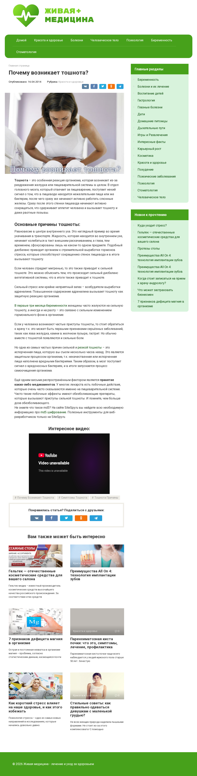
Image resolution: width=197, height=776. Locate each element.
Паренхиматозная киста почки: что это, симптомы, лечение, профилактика (94, 643)
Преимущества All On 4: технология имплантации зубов (93, 575)
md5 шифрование (53, 412)
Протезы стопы (149, 248)
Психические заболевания (157, 176)
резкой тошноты (90, 347)
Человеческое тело (105, 40)
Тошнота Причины (106, 497)
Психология (134, 40)
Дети (141, 114)
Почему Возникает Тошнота (35, 497)
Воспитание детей (150, 93)
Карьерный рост (149, 149)
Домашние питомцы (153, 121)
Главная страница (19, 65)
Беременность (161, 40)
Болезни (77, 40)
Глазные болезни (150, 107)
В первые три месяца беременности (40, 305)
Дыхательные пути (151, 128)
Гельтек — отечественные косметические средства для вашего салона (35, 575)
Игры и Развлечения (153, 135)
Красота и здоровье (48, 40)
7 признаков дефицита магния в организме (36, 641)
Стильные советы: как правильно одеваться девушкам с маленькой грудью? (91, 709)
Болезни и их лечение (153, 86)
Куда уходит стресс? (152, 225)
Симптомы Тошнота (74, 497)
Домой (21, 40)
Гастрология (146, 100)
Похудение (146, 169)
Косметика (145, 156)
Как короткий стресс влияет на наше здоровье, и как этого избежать (35, 707)
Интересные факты (152, 142)
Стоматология (26, 52)
